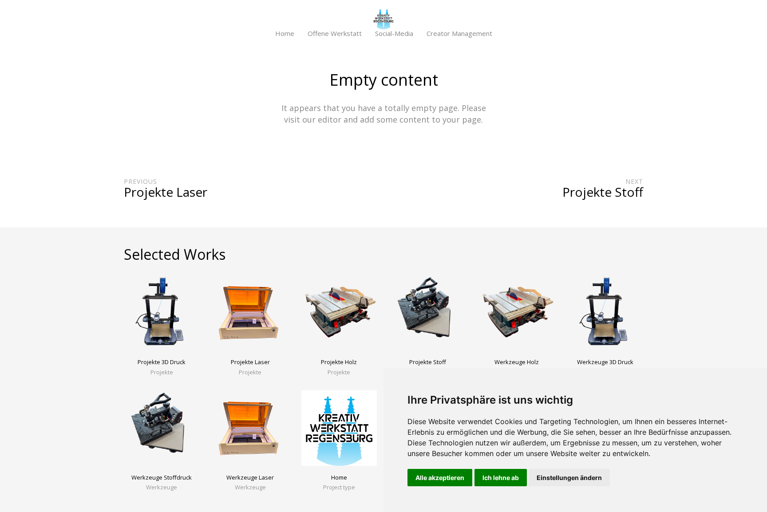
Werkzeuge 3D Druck (605, 362)
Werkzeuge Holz (516, 362)
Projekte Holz (339, 362)
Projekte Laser (250, 362)
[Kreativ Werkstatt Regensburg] (383, 19)
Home (339, 477)
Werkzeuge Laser (250, 477)
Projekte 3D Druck (162, 362)
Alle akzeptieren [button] (439, 477)
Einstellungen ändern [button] (569, 477)
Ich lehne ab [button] (500, 477)
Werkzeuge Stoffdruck (161, 477)
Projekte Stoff (427, 362)
